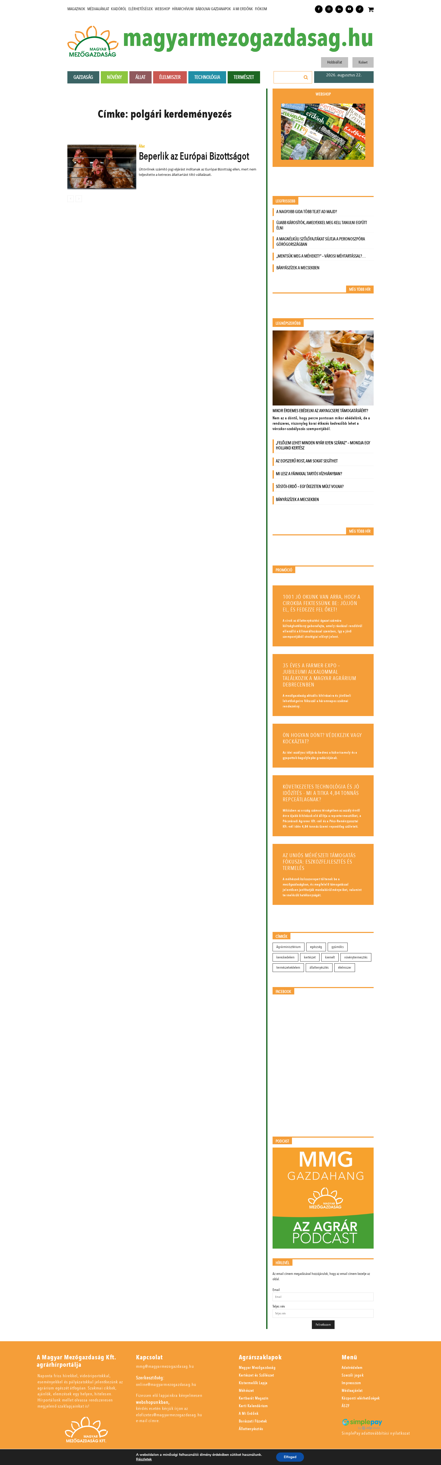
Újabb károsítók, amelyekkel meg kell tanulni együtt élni (321, 225)
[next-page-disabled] (79, 198)
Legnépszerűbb (288, 323)
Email (276, 1289)
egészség (316, 946)
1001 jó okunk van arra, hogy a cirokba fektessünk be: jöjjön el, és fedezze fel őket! (321, 603)
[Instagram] (329, 9)
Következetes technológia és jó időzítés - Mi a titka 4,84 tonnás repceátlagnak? (321, 793)
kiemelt (330, 957)
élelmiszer (344, 967)
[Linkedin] (339, 9)
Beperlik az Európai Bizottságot (194, 156)
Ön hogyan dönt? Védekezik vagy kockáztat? (322, 738)
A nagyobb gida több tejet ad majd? (306, 211)
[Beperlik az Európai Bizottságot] (101, 166)
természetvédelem (288, 967)
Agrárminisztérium (288, 946)
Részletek (144, 1459)
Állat (142, 146)
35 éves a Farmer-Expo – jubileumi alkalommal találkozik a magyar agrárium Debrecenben (320, 675)
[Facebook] (319, 9)
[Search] (306, 77)
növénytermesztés (356, 957)
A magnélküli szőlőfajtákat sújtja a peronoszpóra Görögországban (320, 241)
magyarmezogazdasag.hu (248, 38)
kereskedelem (285, 957)
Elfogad (290, 1457)
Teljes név (279, 1306)
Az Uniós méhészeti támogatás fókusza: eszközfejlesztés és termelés (319, 862)
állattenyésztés (319, 967)
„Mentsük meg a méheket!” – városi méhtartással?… (321, 256)
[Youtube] (349, 9)
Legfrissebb (285, 201)
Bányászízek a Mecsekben (298, 267)
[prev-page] (70, 198)
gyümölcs (338, 946)
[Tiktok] (359, 9)
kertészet (310, 957)
